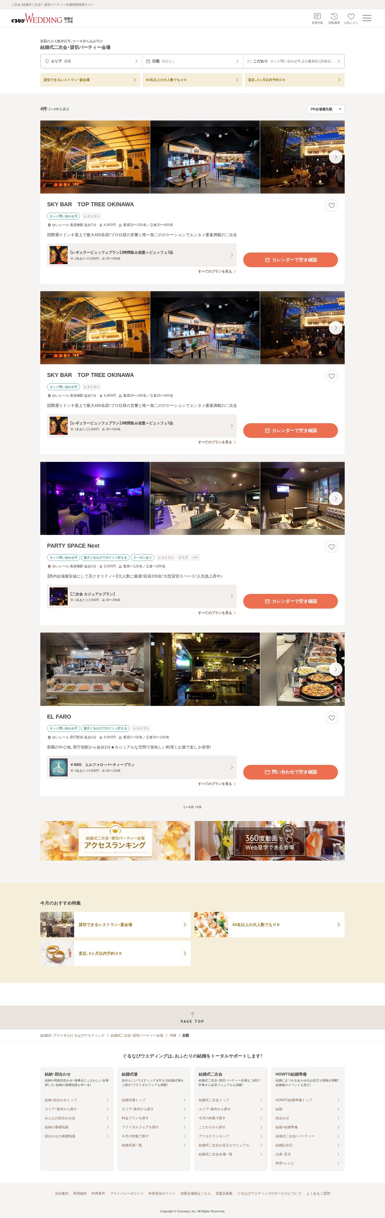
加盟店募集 (224, 1193)
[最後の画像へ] (335, 157)
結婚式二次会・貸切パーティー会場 (137, 1035)
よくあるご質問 (318, 1193)
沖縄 (172, 1035)
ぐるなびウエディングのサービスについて (269, 1193)
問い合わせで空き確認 (294, 771)
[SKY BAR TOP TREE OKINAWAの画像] (192, 157)
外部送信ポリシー (162, 1193)
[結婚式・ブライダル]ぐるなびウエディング (72, 1035)
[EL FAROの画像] (192, 669)
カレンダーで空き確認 (294, 259)
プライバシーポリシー (127, 1193)
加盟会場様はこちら (195, 1193)
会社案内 (61, 1193)
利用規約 (80, 1193)
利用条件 (98, 1193)
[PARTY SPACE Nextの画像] (192, 498)
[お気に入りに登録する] (332, 205)
